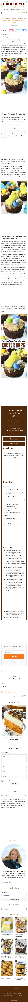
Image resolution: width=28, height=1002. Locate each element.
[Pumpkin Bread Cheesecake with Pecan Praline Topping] (14, 720)
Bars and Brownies (6, 18)
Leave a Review (5, 34)
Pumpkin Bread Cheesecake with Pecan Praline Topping (14, 738)
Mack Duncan (5, 795)
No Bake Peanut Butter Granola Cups (20, 978)
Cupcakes (14, 18)
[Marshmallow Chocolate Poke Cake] (21, 946)
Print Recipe (14, 439)
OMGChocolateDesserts (16, 996)
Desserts (20, 18)
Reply (25, 795)
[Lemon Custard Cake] (7, 925)
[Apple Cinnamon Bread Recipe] (21, 925)
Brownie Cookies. (15, 125)
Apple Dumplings (5, 978)
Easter (25, 18)
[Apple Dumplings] (7, 968)
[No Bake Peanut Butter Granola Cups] (21, 968)
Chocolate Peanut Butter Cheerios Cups (7, 957)
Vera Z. (16, 24)
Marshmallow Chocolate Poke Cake (20, 957)
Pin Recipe (15, 443)
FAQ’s (19, 993)
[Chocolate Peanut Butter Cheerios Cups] (7, 946)
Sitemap (9, 993)
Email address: (4, 892)
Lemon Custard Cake (6, 934)
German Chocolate (5, 125)
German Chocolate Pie (18, 123)
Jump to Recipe (5, 37)
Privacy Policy (12, 780)
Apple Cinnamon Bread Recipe (19, 935)
